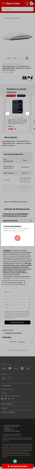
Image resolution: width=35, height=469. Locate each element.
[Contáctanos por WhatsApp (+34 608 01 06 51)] (33, 462)
